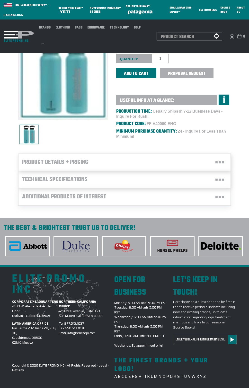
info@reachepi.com (81, 333)
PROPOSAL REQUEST (187, 73)
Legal (103, 365)
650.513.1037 (14, 15)
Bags (78, 27)
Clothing (62, 27)
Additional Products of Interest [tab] (64, 197)
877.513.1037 (74, 323)
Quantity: (129, 59)
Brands (45, 27)
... (42, 43)
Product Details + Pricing (55, 162)
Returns (18, 370)
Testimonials (208, 10)
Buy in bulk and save (128, 87)
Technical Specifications (55, 179)
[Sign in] (232, 36)
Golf (137, 27)
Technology (119, 27)
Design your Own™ (70, 8)
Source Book (225, 10)
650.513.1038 (75, 328)
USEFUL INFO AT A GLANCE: (147, 100)
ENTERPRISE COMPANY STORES (105, 10)
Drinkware (96, 27)
